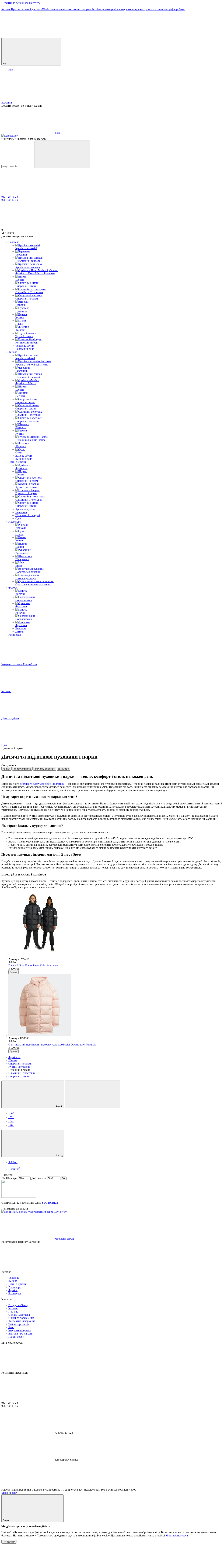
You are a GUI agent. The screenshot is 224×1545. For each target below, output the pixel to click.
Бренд (59, 1155)
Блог (117, 9)
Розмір (59, 1106)
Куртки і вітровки (19, 1066)
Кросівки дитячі (25, 509)
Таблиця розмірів (104, 9)
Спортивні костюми (20, 1063)
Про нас (16, 9)
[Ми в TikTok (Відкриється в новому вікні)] (185, 36)
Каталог (6, 9)
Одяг (18, 518)
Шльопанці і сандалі (27, 515)
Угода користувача (131, 9)
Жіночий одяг (23, 458)
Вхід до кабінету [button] (18, 1305)
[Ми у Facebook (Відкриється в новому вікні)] (80, 36)
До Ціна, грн (39, 1178)
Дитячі (19, 631)
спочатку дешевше (45, 768)
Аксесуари (14, 521)
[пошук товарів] (62, 154)
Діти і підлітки (17, 461)
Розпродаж (14, 634)
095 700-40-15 (9, 199)
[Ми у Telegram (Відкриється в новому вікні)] (132, 36)
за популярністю (22, 768)
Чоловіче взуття (24, 345)
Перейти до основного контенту (20, 2)
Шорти (12, 1060)
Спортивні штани (19, 1076)
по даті (6, 768)
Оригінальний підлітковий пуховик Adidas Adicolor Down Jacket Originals (52, 1044)
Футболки (14, 1057)
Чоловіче (13, 242)
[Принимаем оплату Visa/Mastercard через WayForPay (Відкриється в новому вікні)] (34, 1211)
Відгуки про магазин (155, 9)
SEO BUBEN (50, 1202)
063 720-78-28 (9, 196)
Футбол (13, 587)
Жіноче (12, 351)
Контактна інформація (81, 9)
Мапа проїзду (9, 1492)
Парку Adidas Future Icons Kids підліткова (33, 965)
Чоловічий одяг (24, 348)
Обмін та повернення (55, 9)
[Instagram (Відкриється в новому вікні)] (27, 36)
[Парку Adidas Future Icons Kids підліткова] (115, 923)
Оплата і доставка (31, 9)
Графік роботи (176, 9)
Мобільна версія (64, 1238)
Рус (10, 69)
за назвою (63, 768)
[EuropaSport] (18, 1196)
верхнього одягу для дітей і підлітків (42, 783)
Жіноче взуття (23, 455)
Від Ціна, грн (9, 1178)
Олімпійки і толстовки (22, 1072)
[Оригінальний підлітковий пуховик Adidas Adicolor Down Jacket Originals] (115, 1005)
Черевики (21, 512)
